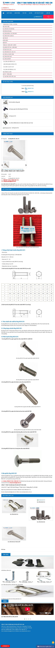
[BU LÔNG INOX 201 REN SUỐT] (14, 533)
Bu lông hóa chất (7, 56)
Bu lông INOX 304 (12, 169)
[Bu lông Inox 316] (6, 116)
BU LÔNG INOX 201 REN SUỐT (14, 541)
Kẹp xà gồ (5, 38)
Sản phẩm (17, 13)
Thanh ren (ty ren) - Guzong (10, 24)
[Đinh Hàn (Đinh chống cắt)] (6, 102)
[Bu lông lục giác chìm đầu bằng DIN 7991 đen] (6, 109)
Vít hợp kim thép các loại (9, 76)
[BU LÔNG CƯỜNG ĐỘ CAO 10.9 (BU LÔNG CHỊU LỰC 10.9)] (6, 122)
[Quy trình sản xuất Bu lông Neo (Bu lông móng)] (27, 577)
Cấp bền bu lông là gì (6, 570)
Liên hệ (48, 13)
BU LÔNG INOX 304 (41, 521)
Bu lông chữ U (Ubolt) (8, 35)
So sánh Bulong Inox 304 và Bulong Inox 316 (11, 598)
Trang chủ (5, 138)
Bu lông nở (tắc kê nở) (8, 28)
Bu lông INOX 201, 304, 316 (9, 52)
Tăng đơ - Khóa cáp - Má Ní (9, 45)
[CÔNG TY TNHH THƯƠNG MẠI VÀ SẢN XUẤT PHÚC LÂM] (27, 3)
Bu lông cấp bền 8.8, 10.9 (10, 69)
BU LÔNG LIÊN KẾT (7, 58)
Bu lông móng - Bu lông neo (10, 33)
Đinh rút (5, 42)
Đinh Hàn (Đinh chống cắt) (14, 102)
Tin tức (24, 13)
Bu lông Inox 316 (12, 116)
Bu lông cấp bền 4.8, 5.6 (9, 61)
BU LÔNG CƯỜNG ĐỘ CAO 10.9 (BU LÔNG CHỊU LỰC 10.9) (21, 122)
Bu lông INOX (5, 169)
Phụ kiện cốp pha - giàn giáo (10, 47)
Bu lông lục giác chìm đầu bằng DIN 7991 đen (18, 109)
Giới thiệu (9, 13)
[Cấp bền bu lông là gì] (27, 563)
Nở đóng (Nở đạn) (7, 31)
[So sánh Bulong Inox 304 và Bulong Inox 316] (27, 591)
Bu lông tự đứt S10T (9, 66)
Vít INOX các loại (7, 49)
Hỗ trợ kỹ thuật (39, 13)
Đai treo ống (6, 26)
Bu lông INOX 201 (19, 169)
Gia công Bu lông (7, 71)
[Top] (53, 642)
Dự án (30, 13)
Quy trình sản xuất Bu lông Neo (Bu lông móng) (12, 584)
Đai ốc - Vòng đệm (7, 74)
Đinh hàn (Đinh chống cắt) (10, 64)
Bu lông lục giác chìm (8, 54)
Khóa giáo (5, 40)
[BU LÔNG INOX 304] (41, 514)
